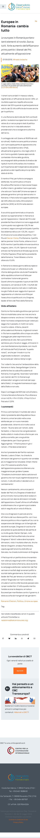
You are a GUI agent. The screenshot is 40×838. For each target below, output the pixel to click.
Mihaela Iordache (20, 59)
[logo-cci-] (18, 747)
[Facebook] (3, 638)
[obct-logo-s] (19, 3)
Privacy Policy (18, 822)
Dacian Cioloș (12, 238)
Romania (5, 601)
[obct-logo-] (18, 773)
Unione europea (31, 601)
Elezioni (13, 601)
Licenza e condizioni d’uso (18, 819)
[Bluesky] (9, 638)
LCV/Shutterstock (9, 87)
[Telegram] (28, 638)
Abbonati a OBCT (21, 712)
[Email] (34, 638)
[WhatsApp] (22, 638)
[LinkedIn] (16, 638)
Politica (20, 601)
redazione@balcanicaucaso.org (14, 620)
